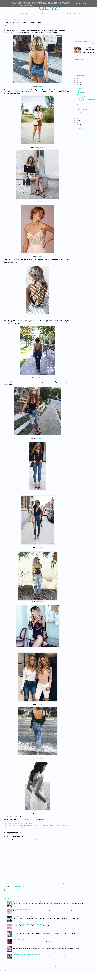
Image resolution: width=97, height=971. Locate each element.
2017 (77, 82)
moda (17, 827)
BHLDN (40, 256)
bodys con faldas (22, 825)
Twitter (37, 819)
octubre (79, 90)
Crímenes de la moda (39, 147)
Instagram (32, 819)
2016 (77, 84)
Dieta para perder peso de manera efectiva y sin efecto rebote (28, 947)
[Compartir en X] (28, 823)
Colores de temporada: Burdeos (20, 939)
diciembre (79, 86)
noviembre (80, 88)
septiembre (80, 92)
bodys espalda (46, 825)
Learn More (78, 3)
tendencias (26, 827)
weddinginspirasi (40, 813)
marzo (79, 116)
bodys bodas (15, 825)
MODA (23, 13)
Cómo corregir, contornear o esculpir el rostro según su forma (28, 924)
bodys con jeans (30, 825)
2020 (77, 78)
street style (21, 827)
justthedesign (39, 201)
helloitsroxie (40, 377)
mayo (78, 112)
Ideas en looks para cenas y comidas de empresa (25, 916)
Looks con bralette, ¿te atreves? (84, 102)
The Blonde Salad (39, 438)
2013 (77, 122)
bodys (10, 825)
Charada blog (19, 819)
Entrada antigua (67, 883)
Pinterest (42, 819)
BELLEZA (56, 13)
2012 (77, 124)
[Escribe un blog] (27, 823)
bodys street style (54, 825)
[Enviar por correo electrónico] (25, 823)
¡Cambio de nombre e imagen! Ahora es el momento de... (86, 109)
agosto (79, 94)
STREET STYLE (39, 13)
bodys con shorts (38, 825)
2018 (77, 80)
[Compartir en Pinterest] (31, 823)
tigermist (40, 704)
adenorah (39, 86)
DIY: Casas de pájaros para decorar (21, 909)
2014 (77, 120)
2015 (77, 118)
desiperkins (40, 601)
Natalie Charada (14, 823)
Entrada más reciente (9, 883)
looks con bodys (11, 827)
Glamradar (39, 547)
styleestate (40, 493)
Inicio (39, 883)
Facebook (26, 819)
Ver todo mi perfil (78, 55)
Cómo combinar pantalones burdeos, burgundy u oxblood (27, 954)
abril (78, 114)
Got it (84, 3)
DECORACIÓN (73, 13)
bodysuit (60, 825)
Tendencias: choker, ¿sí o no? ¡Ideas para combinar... (86, 105)
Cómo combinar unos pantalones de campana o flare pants (27, 932)
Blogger (55, 966)
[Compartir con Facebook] (29, 823)
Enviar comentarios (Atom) (17, 886)
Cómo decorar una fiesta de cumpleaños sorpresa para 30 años (28, 901)
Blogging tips (3, 970)
